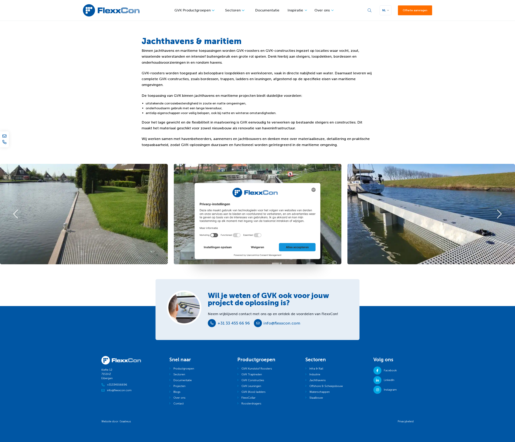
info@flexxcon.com (282, 323)
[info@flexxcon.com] (4, 136)
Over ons (322, 10)
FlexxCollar (248, 397)
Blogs (176, 392)
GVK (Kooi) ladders (253, 392)
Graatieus (125, 421)
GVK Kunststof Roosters (256, 368)
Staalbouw (316, 397)
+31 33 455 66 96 (233, 323)
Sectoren (233, 10)
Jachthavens (317, 380)
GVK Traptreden (251, 374)
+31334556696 (117, 384)
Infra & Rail (316, 368)
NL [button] (384, 10)
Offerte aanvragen (415, 10)
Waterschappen (319, 392)
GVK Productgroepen (192, 10)
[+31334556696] (4, 142)
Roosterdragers (251, 403)
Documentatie (267, 10)
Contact (178, 403)
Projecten (179, 386)
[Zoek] (370, 10)
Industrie (314, 374)
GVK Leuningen (251, 386)
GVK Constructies (252, 380)
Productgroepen (183, 368)
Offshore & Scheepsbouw (326, 386)
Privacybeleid (406, 421)
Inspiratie (295, 10)
